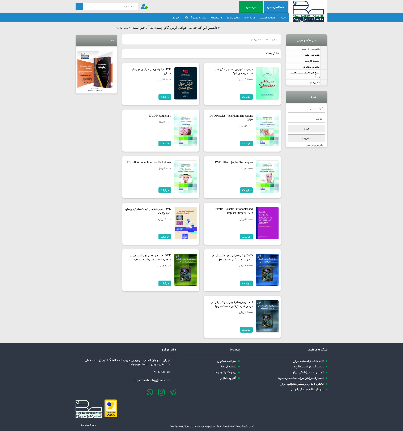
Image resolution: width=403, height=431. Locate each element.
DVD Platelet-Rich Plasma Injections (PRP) (231, 118)
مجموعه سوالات (311, 67)
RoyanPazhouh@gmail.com (151, 380)
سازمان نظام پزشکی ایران (307, 389)
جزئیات (246, 96)
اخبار (283, 17)
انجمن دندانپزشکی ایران (308, 372)
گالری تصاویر (228, 378)
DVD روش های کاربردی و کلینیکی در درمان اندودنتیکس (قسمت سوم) (232, 304)
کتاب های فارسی (311, 49)
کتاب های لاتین (312, 55)
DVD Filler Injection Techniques (234, 162)
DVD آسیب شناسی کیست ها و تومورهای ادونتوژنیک (148, 211)
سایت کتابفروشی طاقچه (309, 366)
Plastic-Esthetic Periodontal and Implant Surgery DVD (234, 211)
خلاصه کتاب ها (312, 61)
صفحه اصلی (267, 17)
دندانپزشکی (275, 7)
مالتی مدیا (314, 82)
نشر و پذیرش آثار (195, 17)
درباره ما (249, 17)
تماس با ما (233, 17)
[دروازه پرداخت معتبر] (111, 416)
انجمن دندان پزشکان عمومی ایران (302, 384)
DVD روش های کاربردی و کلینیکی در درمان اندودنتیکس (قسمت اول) (232, 257)
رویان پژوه (271, 39)
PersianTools (88, 425)
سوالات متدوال (226, 361)
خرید (175, 17)
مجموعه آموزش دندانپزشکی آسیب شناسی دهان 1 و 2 (233, 71)
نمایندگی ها (228, 366)
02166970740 (161, 372)
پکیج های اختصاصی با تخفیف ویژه (305, 74)
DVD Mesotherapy (160, 116)
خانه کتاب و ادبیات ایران (308, 361)
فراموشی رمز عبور (315, 145)
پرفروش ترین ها (225, 372)
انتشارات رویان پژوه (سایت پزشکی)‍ (301, 378)
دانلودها (216, 17)
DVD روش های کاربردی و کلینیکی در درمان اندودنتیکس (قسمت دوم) (150, 257)
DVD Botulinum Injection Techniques (149, 162)
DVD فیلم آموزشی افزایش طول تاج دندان (151, 71)
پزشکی (251, 7)
